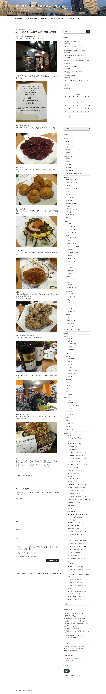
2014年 (67, 588)
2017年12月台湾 (71, 520)
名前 (18, 521)
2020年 (67, 435)
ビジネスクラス (70, 185)
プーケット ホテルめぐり (74, 467)
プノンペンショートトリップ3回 (75, 496)
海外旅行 (68, 159)
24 (69, 111)
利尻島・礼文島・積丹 (73, 528)
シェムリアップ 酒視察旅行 (74, 470)
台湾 (67, 417)
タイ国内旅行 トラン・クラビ (75, 452)
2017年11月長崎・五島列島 (74, 517)
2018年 (67, 476)
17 (69, 108)
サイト (18, 538)
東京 (67, 356)
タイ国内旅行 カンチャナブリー (76, 484)
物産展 (67, 152)
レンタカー (68, 170)
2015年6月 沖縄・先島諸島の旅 (75, 585)
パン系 (67, 276)
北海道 (67, 338)
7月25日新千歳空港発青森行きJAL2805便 (74, 51)
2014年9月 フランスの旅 (73, 594)
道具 (67, 217)
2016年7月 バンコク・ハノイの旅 (76, 546)
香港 (67, 420)
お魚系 (67, 282)
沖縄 (67, 391)
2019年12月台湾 (71, 449)
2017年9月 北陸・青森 (73, 534)
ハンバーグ (70, 293)
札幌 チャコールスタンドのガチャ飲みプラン (76, 623)
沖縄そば (69, 258)
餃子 (68, 305)
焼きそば (69, 261)
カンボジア (68, 415)
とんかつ (69, 296)
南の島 (69, 402)
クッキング (52, 18)
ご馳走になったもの (71, 209)
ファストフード (70, 320)
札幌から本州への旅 (72, 502)
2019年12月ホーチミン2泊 (74, 446)
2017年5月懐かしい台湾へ (74, 523)
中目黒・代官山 (71, 370)
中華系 (67, 300)
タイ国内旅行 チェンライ (74, 455)
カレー (67, 223)
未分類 (65, 604)
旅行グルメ (68, 147)
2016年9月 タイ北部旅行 (73, 552)
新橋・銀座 (70, 373)
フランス (68, 429)
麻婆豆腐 (69, 311)
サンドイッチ (70, 279)
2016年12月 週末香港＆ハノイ (75, 558)
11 (73, 105)
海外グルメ (68, 161)
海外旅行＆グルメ (32, 18)
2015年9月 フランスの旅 (73, 567)
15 (89, 105)
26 (77, 111)
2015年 (67, 561)
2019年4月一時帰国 (72, 461)
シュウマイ (70, 308)
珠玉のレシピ (69, 214)
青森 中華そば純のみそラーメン (72, 41)
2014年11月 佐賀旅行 (73, 600)
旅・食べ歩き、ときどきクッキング (40, 6)
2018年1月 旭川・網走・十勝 (75, 490)
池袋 (68, 376)
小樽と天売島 (70, 505)
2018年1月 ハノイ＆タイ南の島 (75, 487)
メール (18, 529)
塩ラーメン (70, 241)
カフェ (67, 164)
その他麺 (69, 273)
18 (73, 108)
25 (73, 111)
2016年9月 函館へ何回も (73, 549)
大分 (67, 388)
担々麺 (69, 249)
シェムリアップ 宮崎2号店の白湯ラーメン (75, 638)
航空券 (67, 194)
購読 (66, 671)
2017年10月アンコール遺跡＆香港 (76, 514)
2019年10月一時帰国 (72, 444)
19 (77, 108)
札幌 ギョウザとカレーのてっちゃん (73, 71)
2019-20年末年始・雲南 (73, 438)
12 (77, 105)
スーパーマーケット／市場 (72, 173)
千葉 (67, 382)
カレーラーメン (71, 252)
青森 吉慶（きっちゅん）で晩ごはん (73, 46)
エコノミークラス (70, 188)
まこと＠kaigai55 (29, 29)
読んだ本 (60, 18)
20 (81, 108)
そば (68, 264)
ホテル (67, 167)
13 (81, 105)
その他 (69, 349)
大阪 (67, 385)
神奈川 (32, 475)
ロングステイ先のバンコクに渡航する (77, 499)
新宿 (68, 364)
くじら (19, 477)
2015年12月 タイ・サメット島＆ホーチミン (78, 574)
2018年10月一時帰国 (72, 479)
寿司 (68, 284)
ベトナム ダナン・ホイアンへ (75, 458)
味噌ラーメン (70, 243)
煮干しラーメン (71, 246)
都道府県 (66, 336)
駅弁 (67, 150)
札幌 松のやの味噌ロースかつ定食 (73, 55)
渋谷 (68, 361)
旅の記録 (66, 433)
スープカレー (70, 232)
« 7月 (68, 116)
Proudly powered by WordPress (23, 690)
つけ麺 (69, 255)
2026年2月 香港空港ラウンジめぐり (73, 635)
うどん (69, 267)
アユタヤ (69, 408)
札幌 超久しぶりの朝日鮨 (70, 66)
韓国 (67, 426)
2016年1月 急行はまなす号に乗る (76, 540)
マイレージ (68, 197)
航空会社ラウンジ (70, 191)
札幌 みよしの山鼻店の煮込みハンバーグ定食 (76, 80)
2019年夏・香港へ (72, 473)
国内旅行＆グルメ (20, 18)
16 (65, 108)
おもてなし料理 (70, 203)
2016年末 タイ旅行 (72, 555)
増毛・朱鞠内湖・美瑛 (73, 526)
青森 (67, 353)
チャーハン (70, 302)
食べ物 (65, 221)
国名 (65, 397)
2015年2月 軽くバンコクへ (74, 582)
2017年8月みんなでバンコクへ (75, 531)
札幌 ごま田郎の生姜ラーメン (72, 75)
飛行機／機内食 (70, 179)
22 (89, 108)
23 (65, 111)
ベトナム (68, 423)
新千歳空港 (70, 344)
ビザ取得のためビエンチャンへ (75, 482)
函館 (68, 346)
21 (85, 108)
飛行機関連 (43, 18)
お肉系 (67, 291)
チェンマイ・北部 (72, 411)
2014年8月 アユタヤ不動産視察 (75, 591)
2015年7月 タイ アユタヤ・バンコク (77, 564)
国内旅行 (68, 141)
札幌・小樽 (70, 341)
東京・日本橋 (70, 358)
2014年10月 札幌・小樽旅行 (74, 597)
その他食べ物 (69, 323)
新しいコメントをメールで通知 (27, 553)
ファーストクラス (70, 182)
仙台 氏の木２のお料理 (70, 626)
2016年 (67, 538)
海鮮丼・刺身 (70, 287)
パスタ (69, 270)
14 (85, 105)
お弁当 (67, 314)
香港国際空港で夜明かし (70, 616)
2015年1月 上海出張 (72, 579)
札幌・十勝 (70, 511)
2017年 (67, 508)
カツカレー (70, 226)
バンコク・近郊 (71, 405)
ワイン (67, 212)
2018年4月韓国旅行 (72, 493)
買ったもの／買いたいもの (73, 18)
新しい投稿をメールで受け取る (27, 556)
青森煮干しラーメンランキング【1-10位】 (75, 621)
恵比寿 (69, 367)
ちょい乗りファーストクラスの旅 (76, 464)
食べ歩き (28, 475)
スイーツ (68, 326)
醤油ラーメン (70, 238)
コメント (19, 498)
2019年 (67, 441)
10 (69, 105)
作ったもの (68, 206)
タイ (67, 400)
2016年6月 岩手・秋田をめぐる (75, 543)
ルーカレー (70, 229)
